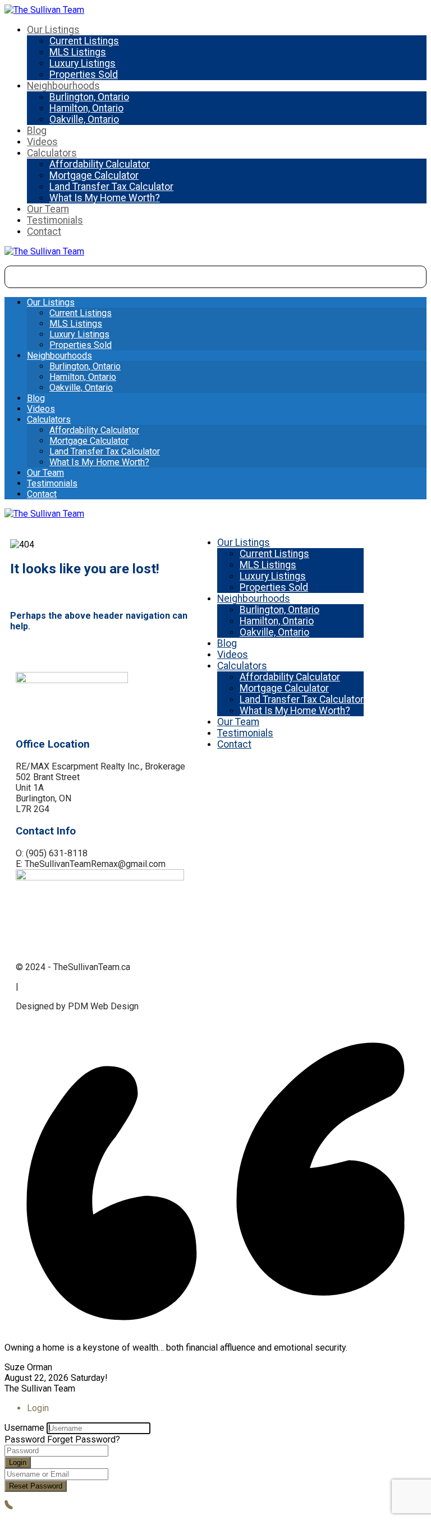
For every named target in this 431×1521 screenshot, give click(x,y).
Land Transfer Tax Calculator (111, 186)
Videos (42, 141)
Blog (37, 130)
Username (24, 1427)
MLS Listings (77, 52)
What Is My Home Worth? (104, 197)
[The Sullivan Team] (44, 9)
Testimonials (55, 220)
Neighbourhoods (63, 85)
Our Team (48, 209)
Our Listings (53, 29)
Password (24, 1439)
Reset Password (35, 1486)
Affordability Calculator (99, 164)
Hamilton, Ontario (86, 108)
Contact (44, 231)
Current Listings (84, 41)
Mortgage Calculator (94, 175)
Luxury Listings (82, 63)
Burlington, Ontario (89, 97)
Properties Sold (83, 74)
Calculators (52, 153)
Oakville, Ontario (84, 119)
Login (17, 1462)
